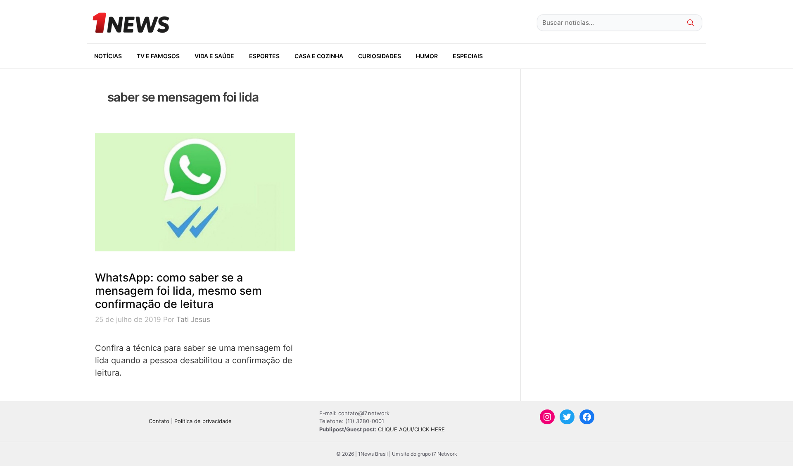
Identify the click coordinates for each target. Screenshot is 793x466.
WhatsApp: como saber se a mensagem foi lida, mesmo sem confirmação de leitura (178, 291)
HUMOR (427, 55)
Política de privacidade (203, 421)
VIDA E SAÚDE (214, 55)
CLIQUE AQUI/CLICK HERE (411, 429)
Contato (159, 421)
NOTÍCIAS (108, 55)
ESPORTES (264, 55)
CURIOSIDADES (379, 55)
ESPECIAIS (468, 55)
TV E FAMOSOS (158, 55)
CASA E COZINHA (318, 55)
